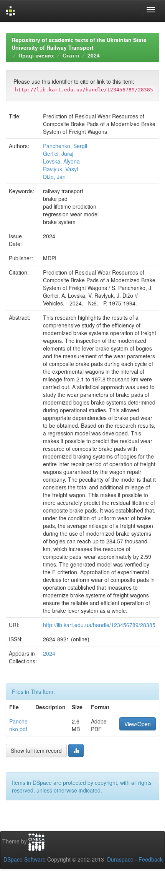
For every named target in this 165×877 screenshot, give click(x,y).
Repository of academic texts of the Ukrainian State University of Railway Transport (79, 43)
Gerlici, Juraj (58, 153)
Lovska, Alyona (61, 161)
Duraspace (120, 859)
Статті (71, 55)
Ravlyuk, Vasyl (60, 169)
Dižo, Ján (54, 176)
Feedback (151, 859)
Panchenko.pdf (18, 725)
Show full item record (36, 750)
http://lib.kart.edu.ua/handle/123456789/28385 (99, 625)
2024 (93, 55)
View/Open (137, 724)
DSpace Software (24, 859)
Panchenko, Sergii (65, 146)
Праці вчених (36, 55)
